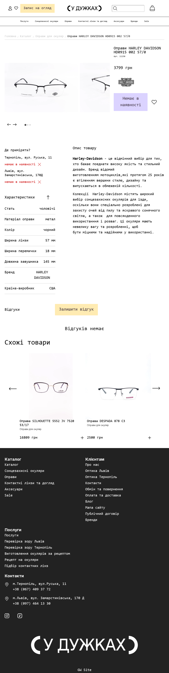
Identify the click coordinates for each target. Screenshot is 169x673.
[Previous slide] (9, 125)
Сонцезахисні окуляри (46, 21)
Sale (146, 21)
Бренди (134, 21)
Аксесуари (119, 21)
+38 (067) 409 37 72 (32, 589)
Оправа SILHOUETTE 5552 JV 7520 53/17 (47, 423)
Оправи (68, 21)
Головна (10, 36)
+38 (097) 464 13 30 (32, 604)
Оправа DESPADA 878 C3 (106, 421)
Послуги (24, 21)
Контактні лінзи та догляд (92, 21)
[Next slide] (14, 125)
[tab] (25, 125)
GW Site (84, 670)
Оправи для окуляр (49, 36)
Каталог (26, 36)
